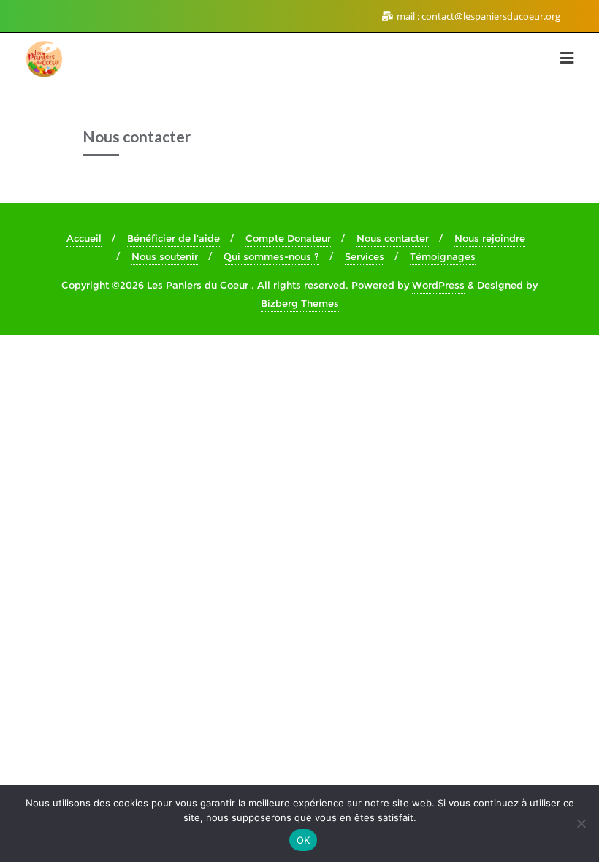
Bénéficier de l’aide (173, 238)
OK (303, 840)
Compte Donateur (288, 238)
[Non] (580, 823)
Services (364, 256)
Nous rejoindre (489, 238)
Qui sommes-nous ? (271, 256)
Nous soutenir (164, 256)
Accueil (84, 238)
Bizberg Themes (300, 303)
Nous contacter (392, 238)
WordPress (438, 285)
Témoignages (443, 256)
